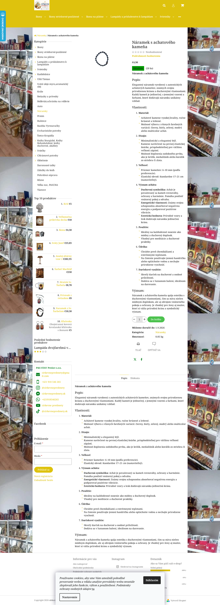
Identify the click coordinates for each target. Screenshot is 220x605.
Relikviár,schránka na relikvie (53, 101)
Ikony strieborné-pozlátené (51, 52)
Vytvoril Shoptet (178, 600)
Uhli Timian (43, 79)
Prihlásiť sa (44, 469)
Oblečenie (42, 160)
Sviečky (41, 150)
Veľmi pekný (156, 567)
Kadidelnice (43, 74)
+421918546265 (50, 399)
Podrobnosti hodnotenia (146, 55)
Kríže (40, 91)
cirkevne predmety (52, 405)
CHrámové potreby (47, 155)
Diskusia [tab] (135, 378)
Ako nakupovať (80, 564)
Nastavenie (69, 597)
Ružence (41, 120)
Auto (40, 106)
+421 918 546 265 (51, 381)
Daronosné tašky (46, 165)
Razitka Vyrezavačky (48, 125)
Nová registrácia (43, 476)
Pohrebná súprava (47, 175)
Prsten (40, 116)
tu (93, 589)
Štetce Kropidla (45, 135)
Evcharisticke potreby (49, 130)
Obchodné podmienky (83, 567)
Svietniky (42, 69)
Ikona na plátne (45, 56)
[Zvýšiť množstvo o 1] (145, 319)
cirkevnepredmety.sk (53, 393)
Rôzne (40, 179)
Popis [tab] (124, 378)
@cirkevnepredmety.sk (54, 411)
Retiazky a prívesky (47, 96)
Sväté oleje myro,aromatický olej (52, 85)
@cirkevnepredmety (53, 387)
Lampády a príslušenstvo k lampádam (52, 63)
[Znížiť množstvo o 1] (134, 319)
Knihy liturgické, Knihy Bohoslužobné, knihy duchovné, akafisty (50, 143)
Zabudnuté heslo (43, 480)
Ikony (40, 47)
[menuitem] (40, 16)
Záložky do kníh (46, 170)
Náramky (42, 111)
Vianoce (41, 189)
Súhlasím (152, 580)
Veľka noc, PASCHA (47, 184)
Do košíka (156, 319)
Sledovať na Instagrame (132, 566)
